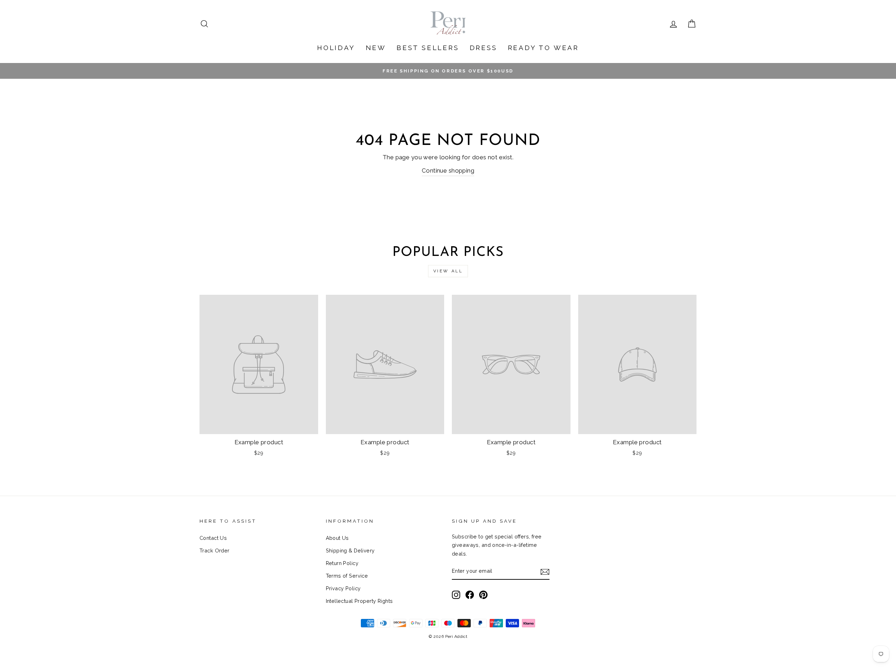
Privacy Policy (343, 588)
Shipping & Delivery (350, 550)
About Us (337, 538)
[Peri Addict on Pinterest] (483, 594)
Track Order (215, 550)
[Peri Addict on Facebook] (469, 594)
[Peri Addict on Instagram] (456, 594)
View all (448, 271)
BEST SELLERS (428, 47)
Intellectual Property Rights (359, 601)
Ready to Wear (543, 47)
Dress (483, 47)
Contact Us (213, 538)
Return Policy (342, 563)
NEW (376, 47)
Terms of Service (347, 576)
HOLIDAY (336, 47)
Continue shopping (448, 170)
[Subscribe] (545, 571)
